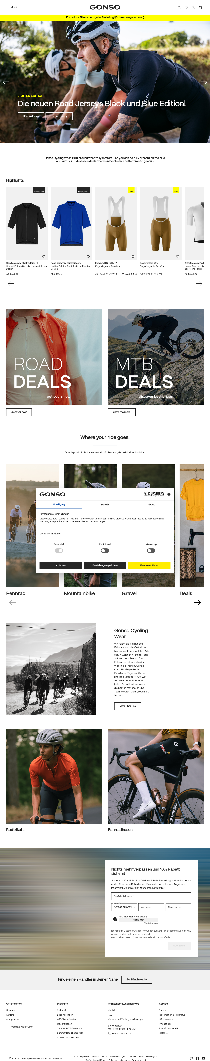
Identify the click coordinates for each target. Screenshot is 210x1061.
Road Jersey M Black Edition (21, 263)
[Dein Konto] (193, 7)
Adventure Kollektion (68, 1038)
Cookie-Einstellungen (115, 1056)
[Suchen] (179, 7)
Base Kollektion (65, 1015)
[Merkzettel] (186, 7)
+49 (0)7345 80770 (122, 1033)
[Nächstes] (204, 82)
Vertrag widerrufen (22, 1027)
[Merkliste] (44, 256)
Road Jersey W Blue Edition (65, 263)
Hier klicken (138, 920)
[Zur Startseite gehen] (105, 7)
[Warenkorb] (200, 7)
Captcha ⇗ (151, 923)
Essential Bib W (148, 263)
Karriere (10, 1015)
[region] (105, 233)
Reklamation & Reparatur (172, 1015)
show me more (121, 412)
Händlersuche (166, 1019)
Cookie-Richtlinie (135, 1056)
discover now (19, 412)
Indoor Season (64, 1024)
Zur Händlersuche (137, 979)
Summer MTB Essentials (69, 1028)
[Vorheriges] (6, 82)
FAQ (110, 1015)
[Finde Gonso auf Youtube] (203, 1058)
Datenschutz (98, 1056)
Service (163, 1004)
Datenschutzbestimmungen (138, 931)
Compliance (12, 1019)
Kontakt (112, 1010)
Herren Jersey (31, 116)
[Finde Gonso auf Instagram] (191, 1058)
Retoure (163, 1033)
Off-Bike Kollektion (67, 1019)
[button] (12, 602)
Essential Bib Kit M (105, 263)
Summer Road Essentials (70, 1033)
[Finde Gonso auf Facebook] (197, 1058)
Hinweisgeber (152, 1056)
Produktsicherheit (168, 1028)
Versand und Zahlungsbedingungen (126, 1019)
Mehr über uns (127, 706)
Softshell (61, 1010)
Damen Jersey (59, 116)
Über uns (10, 1010)
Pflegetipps (165, 1024)
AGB (189, 931)
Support (163, 1010)
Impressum (85, 1056)
